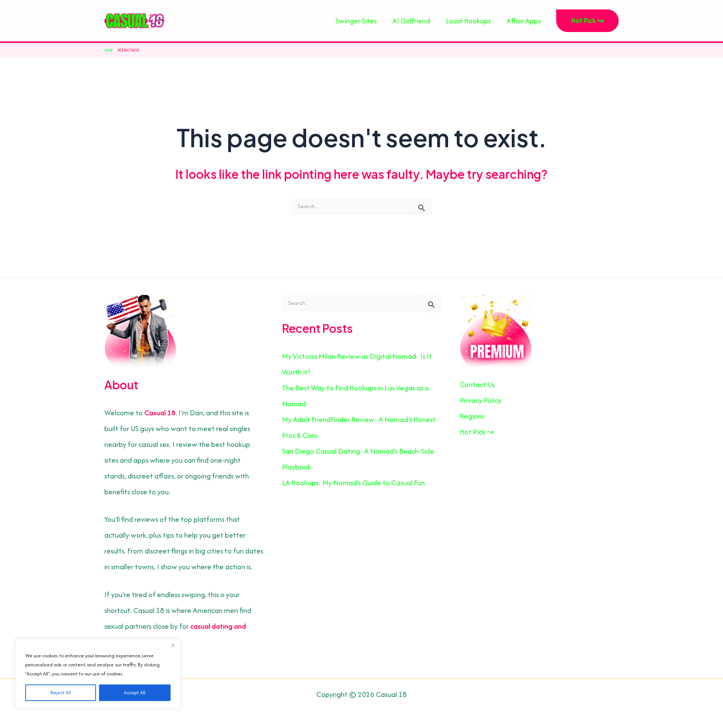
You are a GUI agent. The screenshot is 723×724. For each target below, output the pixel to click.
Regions (472, 416)
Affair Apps (523, 20)
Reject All (60, 692)
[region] (98, 674)
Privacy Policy (480, 400)
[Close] (172, 645)
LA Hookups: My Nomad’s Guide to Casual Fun (353, 482)
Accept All (134, 692)
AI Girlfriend (411, 20)
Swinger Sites (356, 20)
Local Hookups (468, 20)
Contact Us (477, 384)
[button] (587, 20)
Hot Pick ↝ (477, 432)
